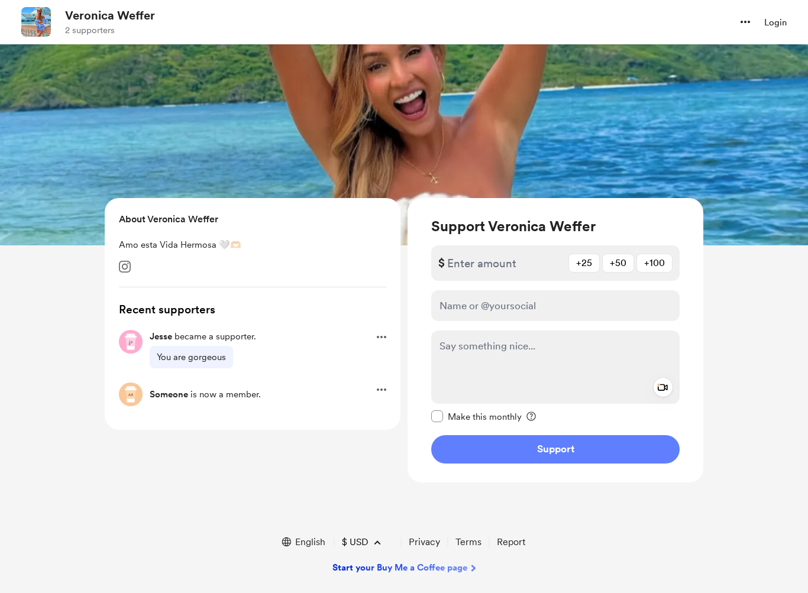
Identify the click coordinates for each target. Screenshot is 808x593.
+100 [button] (654, 262)
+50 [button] (618, 262)
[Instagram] (125, 267)
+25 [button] (584, 262)
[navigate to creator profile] (36, 22)
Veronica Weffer (110, 15)
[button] (745, 21)
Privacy (424, 541)
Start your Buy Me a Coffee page (399, 567)
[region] (555, 340)
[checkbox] (476, 416)
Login (775, 22)
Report (511, 541)
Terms (468, 541)
